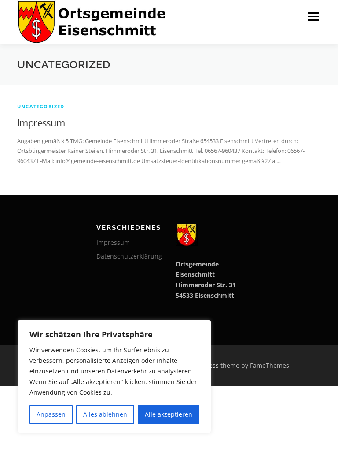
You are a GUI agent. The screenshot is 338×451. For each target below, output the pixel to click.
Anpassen (51, 414)
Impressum (41, 122)
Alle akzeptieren (168, 414)
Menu (313, 16)
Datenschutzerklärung (129, 256)
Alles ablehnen (105, 414)
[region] (114, 376)
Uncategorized (41, 106)
